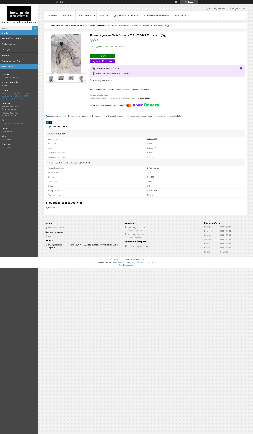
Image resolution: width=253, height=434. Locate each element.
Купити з (97, 61)
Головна (52, 15)
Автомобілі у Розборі (11, 38)
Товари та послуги (60, 25)
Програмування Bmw (11, 61)
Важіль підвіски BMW (99, 25)
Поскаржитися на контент (123, 262)
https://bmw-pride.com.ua (13, 123)
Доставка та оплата (126, 15)
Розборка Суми (9, 44)
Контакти (180, 15)
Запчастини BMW (79, 25)
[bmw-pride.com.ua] (19, 13)
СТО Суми (6, 49)
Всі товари (84, 15)
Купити (102, 55)
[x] (50, 123)
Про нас (67, 15)
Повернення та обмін (156, 15)
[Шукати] (35, 28)
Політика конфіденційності (146, 262)
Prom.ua (140, 260)
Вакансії (5, 55)
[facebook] (47, 123)
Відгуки (104, 15)
